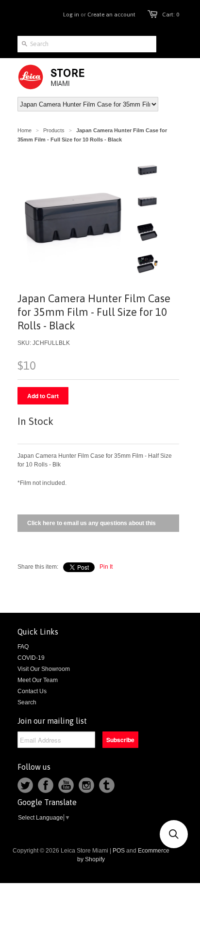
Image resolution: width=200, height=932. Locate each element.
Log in (71, 14)
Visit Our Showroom (43, 669)
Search (26, 702)
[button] (174, 834)
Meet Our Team (37, 680)
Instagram (86, 785)
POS (119, 850)
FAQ (23, 646)
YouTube (66, 785)
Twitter (25, 785)
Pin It (106, 566)
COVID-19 (31, 657)
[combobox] (86, 44)
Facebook (45, 785)
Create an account (111, 14)
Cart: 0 (170, 14)
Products (54, 130)
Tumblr (107, 785)
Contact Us (32, 691)
